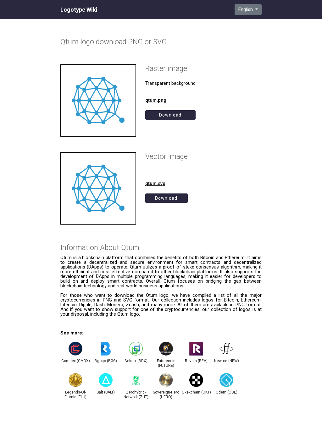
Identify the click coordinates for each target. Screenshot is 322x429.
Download (170, 114)
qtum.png (155, 100)
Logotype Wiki (78, 10)
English (246, 9)
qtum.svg (155, 183)
